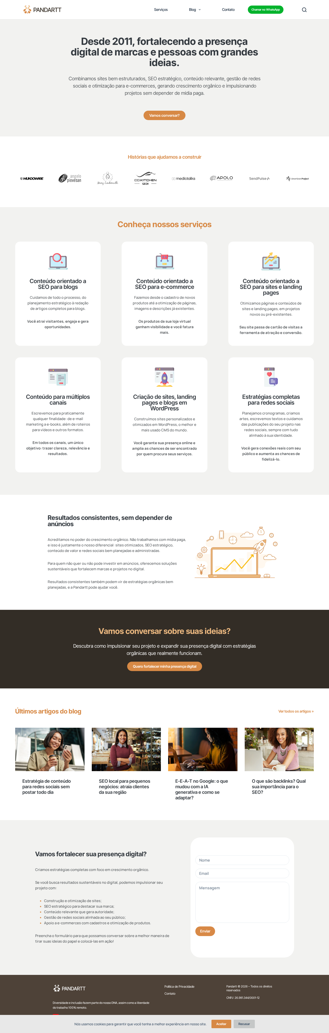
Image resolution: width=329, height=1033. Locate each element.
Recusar (244, 1024)
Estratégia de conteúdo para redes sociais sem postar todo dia (46, 786)
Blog (192, 9)
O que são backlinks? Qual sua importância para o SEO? (279, 786)
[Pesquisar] (304, 9)
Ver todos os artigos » (296, 711)
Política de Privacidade (179, 986)
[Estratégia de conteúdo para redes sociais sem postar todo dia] (50, 749)
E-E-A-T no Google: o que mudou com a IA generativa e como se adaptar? (201, 789)
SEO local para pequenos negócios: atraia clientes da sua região (124, 786)
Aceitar (221, 1024)
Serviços (161, 9)
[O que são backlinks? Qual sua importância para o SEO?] (279, 749)
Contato (228, 9)
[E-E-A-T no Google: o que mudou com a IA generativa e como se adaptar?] (202, 749)
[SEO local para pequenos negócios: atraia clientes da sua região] (126, 749)
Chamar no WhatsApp (265, 9)
